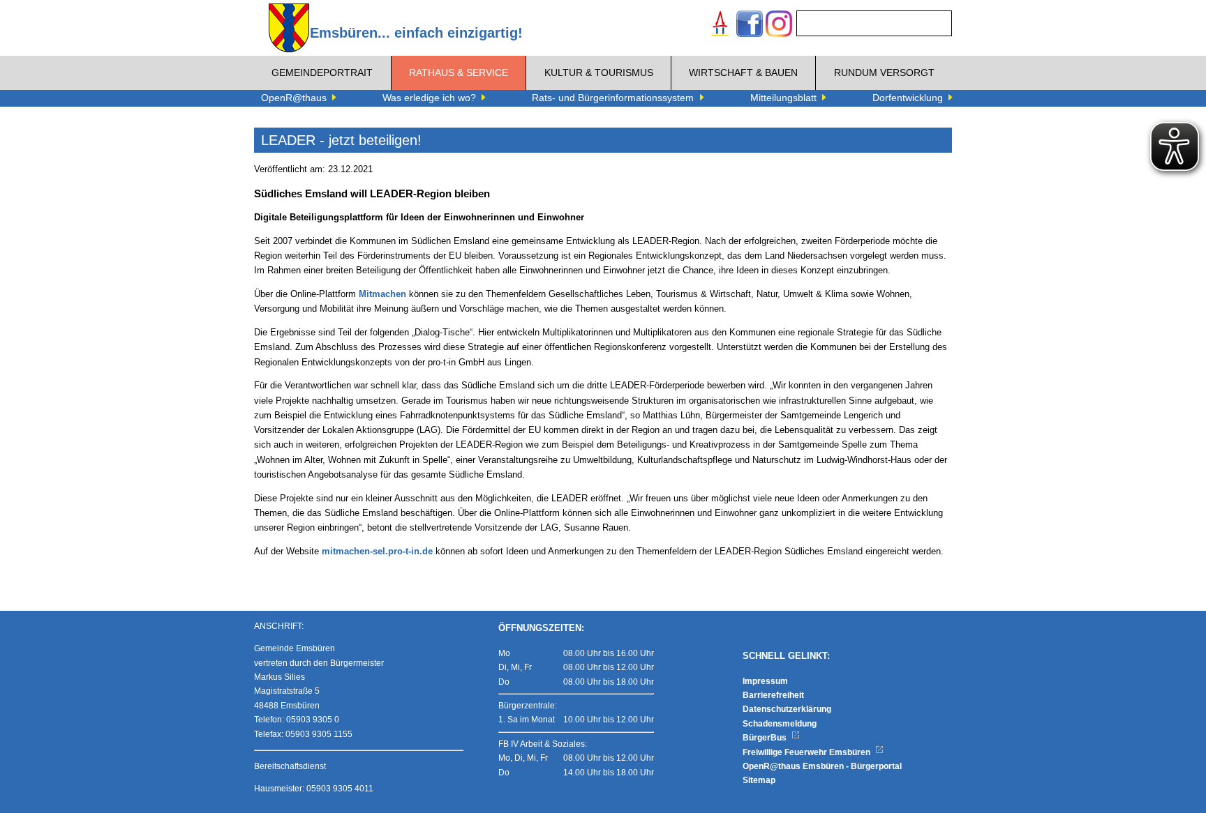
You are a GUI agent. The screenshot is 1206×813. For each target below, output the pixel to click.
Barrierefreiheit (773, 695)
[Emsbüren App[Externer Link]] (720, 25)
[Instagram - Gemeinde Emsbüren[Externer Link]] (779, 25)
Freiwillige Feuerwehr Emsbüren (807, 752)
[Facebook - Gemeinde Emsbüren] (749, 25)
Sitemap (759, 780)
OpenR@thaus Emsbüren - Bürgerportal (822, 766)
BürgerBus (766, 738)
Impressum (765, 681)
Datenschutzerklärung (787, 709)
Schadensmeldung (780, 724)
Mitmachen (382, 294)
